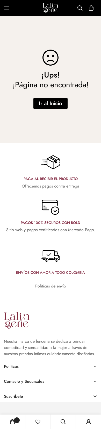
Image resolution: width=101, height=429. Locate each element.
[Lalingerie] (50, 8)
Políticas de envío (50, 286)
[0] (91, 8)
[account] (88, 421)
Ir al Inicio (50, 103)
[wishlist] (37, 421)
